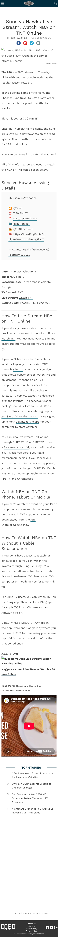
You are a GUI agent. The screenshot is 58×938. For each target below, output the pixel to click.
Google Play (20, 524)
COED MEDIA (21, 934)
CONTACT (26, 913)
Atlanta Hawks (28, 686)
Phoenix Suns (23, 690)
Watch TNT (26, 297)
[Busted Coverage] (29, 3)
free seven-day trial (16, 447)
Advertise (31, 926)
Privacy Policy (31, 929)
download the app (27, 421)
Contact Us (31, 924)
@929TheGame (23, 229)
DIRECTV (38, 442)
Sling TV (18, 369)
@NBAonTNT (21, 223)
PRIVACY (36, 913)
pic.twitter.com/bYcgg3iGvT (26, 239)
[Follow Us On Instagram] (56, 927)
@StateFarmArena (25, 218)
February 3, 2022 (19, 254)
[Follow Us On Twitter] (51, 927)
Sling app (13, 602)
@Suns (17, 208)
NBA (18, 686)
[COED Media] (8, 930)
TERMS (45, 913)
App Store (13, 627)
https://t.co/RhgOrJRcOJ (29, 234)
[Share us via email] (38, 43)
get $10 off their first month (19, 416)
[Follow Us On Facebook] (47, 927)
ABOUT (18, 913)
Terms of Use (31, 931)
